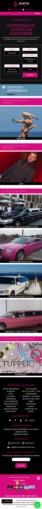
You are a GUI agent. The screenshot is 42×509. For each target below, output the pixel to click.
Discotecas (31, 404)
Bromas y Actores (31, 396)
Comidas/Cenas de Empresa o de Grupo (21, 429)
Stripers (11, 391)
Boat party (11, 411)
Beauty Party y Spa (31, 391)
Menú (37, 13)
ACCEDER (29, 10)
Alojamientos (11, 401)
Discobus (11, 396)
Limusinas (11, 399)
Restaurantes (11, 409)
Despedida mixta (21, 434)
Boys (11, 394)
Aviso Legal (24, 477)
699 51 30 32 (15, 443)
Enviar (21, 465)
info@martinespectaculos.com (22, 447)
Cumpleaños (21, 432)
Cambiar (30, 75)
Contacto (13, 477)
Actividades (31, 389)
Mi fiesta (15, 10)
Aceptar (8, 501)
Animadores (31, 394)
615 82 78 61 (29, 443)
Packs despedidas (11, 389)
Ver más (21, 122)
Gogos (31, 406)
